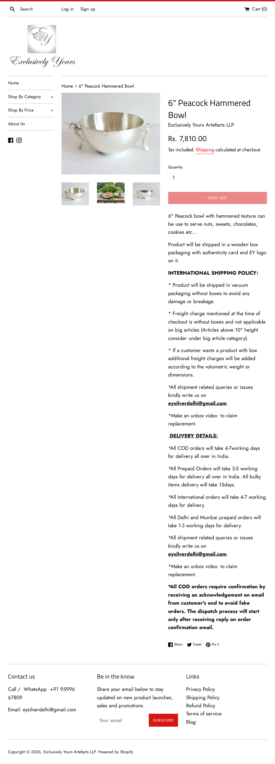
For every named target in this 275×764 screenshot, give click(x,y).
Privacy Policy (200, 689)
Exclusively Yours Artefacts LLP (70, 752)
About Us (16, 124)
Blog (191, 722)
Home (13, 83)
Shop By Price (30, 110)
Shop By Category (30, 97)
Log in (67, 9)
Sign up (87, 9)
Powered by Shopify (115, 752)
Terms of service (204, 713)
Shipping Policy (202, 697)
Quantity (175, 167)
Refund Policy (200, 705)
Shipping (205, 149)
